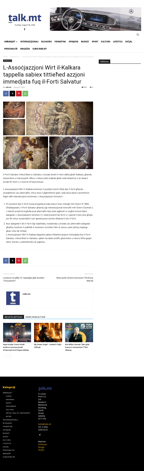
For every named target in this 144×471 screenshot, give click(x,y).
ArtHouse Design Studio (42, 447)
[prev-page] (5, 355)
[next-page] (9, 355)
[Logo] (25, 18)
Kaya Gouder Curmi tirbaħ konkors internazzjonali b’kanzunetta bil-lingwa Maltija (16, 347)
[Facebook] (24, 29)
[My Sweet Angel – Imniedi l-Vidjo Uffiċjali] (48, 332)
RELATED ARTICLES (13, 317)
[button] (137, 34)
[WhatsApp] (25, 93)
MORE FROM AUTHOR (35, 317)
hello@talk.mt (44, 424)
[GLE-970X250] (95, 19)
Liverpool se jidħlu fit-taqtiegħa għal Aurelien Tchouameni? (23, 279)
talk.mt (8, 87)
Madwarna (15, 56)
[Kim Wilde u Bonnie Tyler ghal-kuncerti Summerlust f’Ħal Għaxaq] (79, 332)
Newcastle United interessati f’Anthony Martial (75, 279)
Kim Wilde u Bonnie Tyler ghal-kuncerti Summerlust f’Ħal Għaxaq (77, 347)
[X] (12, 93)
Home (5, 56)
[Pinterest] (19, 93)
